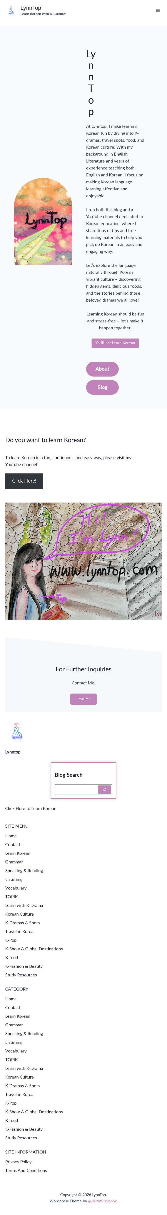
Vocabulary (16, 888)
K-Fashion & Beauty (24, 966)
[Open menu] (158, 10)
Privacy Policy (18, 1162)
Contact (12, 845)
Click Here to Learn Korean (30, 809)
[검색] (104, 789)
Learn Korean (17, 853)
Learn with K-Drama (24, 905)
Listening (13, 879)
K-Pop (11, 940)
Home (11, 836)
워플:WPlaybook (102, 1201)
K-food (11, 958)
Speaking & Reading (24, 871)
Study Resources (21, 975)
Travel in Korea (19, 932)
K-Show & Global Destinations (34, 949)
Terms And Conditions (26, 1171)
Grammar (14, 862)
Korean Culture (19, 914)
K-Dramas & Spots (22, 923)
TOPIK (11, 897)
